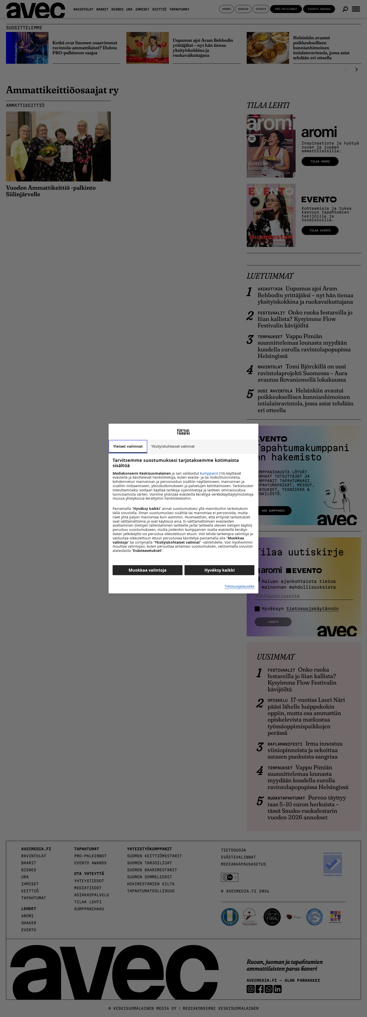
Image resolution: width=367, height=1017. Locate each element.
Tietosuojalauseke (239, 586)
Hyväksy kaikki (219, 570)
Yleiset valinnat (128, 446)
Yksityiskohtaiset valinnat (172, 446)
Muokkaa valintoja (148, 570)
